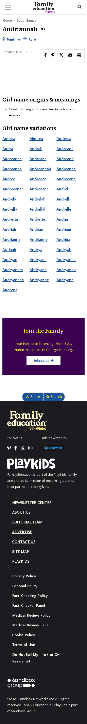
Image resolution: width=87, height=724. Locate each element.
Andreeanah (13, 189)
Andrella (9, 209)
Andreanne (66, 169)
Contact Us (23, 542)
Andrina (63, 239)
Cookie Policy (23, 635)
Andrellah (38, 209)
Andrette (37, 219)
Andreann (65, 159)
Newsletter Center (32, 503)
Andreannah (40, 169)
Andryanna (66, 270)
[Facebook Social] (15, 448)
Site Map (20, 552)
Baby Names (26, 21)
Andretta (10, 219)
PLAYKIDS (20, 561)
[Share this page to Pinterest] (52, 56)
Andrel (62, 189)
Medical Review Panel (31, 625)
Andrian (36, 229)
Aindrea (36, 139)
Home (7, 21)
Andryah (63, 250)
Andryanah (66, 260)
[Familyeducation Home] (27, 420)
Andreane (38, 159)
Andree (8, 179)
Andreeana (65, 179)
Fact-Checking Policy (30, 596)
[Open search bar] (79, 7)
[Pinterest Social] (9, 448)
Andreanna (12, 169)
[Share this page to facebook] (45, 56)
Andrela (9, 199)
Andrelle (63, 209)
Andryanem (12, 270)
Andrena (9, 290)
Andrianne (39, 239)
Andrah (36, 149)
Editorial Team (27, 522)
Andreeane (39, 189)
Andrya (36, 250)
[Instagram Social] (30, 448)
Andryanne (39, 280)
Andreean (38, 179)
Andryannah (13, 280)
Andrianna (11, 239)
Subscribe (41, 360)
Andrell (62, 199)
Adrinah (9, 250)
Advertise (22, 532)
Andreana (64, 149)
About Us (21, 512)
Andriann (64, 229)
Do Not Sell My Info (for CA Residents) (35, 658)
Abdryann (38, 270)
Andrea (8, 139)
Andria (62, 219)
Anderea (63, 139)
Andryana (38, 260)
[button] (43, 29)
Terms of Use (23, 645)
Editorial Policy (24, 586)
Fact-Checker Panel (28, 606)
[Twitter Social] (22, 448)
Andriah (9, 229)
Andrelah (38, 199)
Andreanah (12, 159)
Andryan (9, 260)
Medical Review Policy (31, 615)
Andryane (64, 280)
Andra (7, 149)
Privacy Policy (24, 576)
